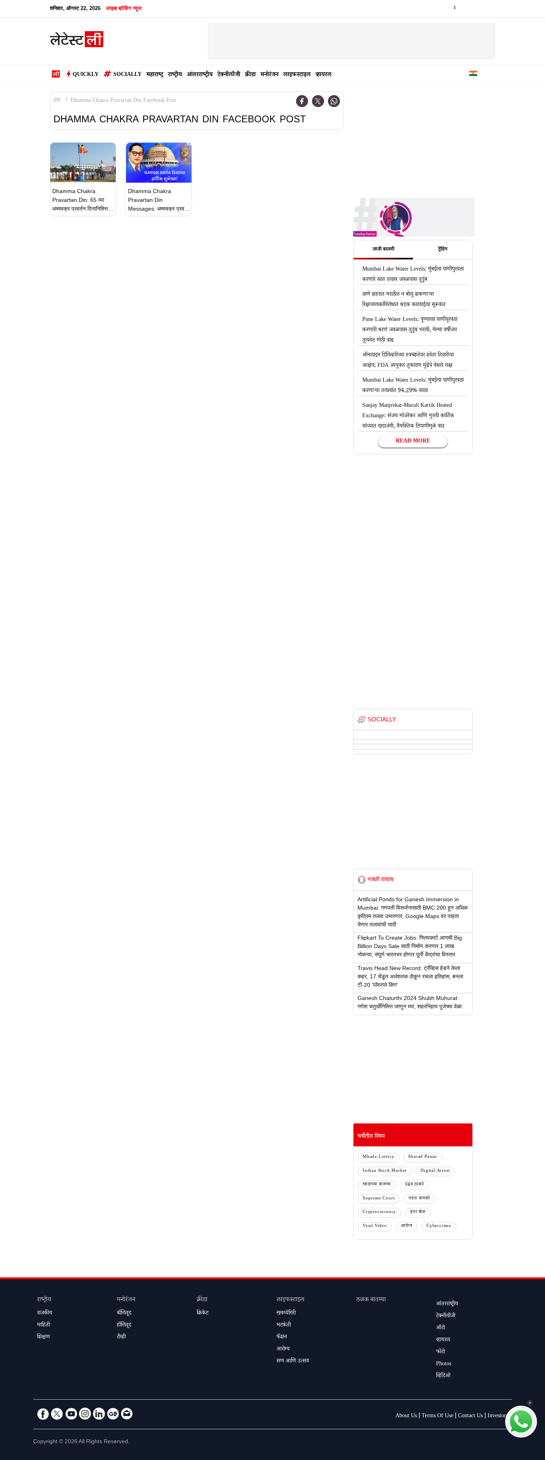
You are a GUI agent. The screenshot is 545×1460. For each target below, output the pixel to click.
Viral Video (375, 1226)
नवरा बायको (419, 1198)
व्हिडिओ (443, 1376)
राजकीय (44, 1313)
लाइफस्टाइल (297, 75)
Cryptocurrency (379, 1212)
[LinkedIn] (99, 1414)
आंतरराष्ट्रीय (200, 75)
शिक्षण (43, 1337)
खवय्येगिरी (286, 1313)
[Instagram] (85, 1414)
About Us (406, 1416)
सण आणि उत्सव (292, 1361)
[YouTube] (71, 1414)
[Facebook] (302, 101)
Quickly (86, 75)
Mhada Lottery (378, 1157)
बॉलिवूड (124, 1313)
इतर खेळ (418, 1212)
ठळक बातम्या (371, 1300)
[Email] (127, 1414)
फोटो (440, 1352)
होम (57, 101)
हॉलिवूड (124, 1325)
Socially (127, 75)
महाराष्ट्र (154, 75)
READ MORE (413, 441)
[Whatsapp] (334, 101)
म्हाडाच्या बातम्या (377, 1184)
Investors (498, 1416)
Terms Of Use (437, 1416)
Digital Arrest (435, 1171)
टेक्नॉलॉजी (228, 75)
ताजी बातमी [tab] (383, 250)
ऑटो (440, 1328)
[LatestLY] (76, 42)
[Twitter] (318, 101)
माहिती (43, 1325)
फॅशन (281, 1337)
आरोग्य (407, 1226)
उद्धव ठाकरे (414, 1184)
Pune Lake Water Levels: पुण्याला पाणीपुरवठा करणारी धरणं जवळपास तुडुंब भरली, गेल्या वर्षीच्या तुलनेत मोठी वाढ (409, 330)
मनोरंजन (269, 75)
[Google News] (113, 1414)
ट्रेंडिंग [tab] (442, 250)
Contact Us (470, 1416)
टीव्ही (121, 1337)
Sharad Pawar (422, 1157)
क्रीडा (250, 75)
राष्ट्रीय (175, 75)
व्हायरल (324, 75)
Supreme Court (379, 1198)
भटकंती (283, 1325)
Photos (443, 1364)
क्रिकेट (202, 1313)
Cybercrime (439, 1226)
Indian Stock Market (385, 1171)
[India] (473, 75)
